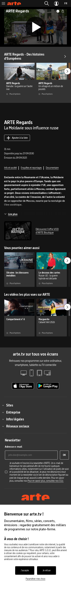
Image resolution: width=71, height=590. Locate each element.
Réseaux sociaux (17, 426)
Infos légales (15, 419)
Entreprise (13, 412)
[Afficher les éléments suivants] (67, 71)
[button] (47, 3)
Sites (9, 405)
